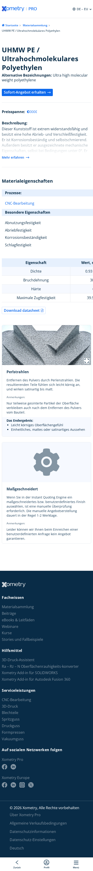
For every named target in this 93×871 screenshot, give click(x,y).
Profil (46, 867)
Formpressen (13, 732)
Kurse (7, 633)
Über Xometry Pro (25, 814)
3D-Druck (10, 706)
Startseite (11, 25)
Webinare (10, 626)
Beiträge (9, 613)
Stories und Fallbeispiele (22, 639)
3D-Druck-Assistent (18, 660)
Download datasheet (22, 310)
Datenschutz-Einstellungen (33, 839)
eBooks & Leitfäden (18, 620)
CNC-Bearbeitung (19, 203)
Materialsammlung (35, 25)
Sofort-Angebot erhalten (25, 92)
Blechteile (10, 712)
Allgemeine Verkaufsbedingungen (38, 823)
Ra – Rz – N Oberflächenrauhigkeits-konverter (40, 666)
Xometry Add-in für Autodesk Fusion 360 (36, 679)
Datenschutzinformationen (33, 831)
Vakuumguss (13, 739)
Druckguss (11, 725)
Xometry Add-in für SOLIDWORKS (30, 672)
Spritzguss (11, 719)
